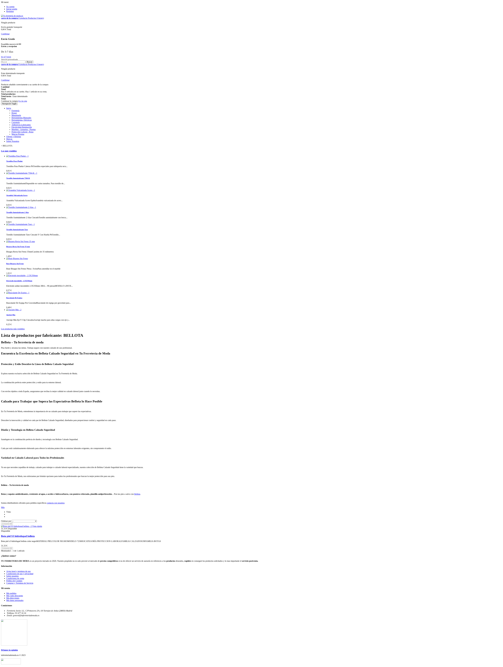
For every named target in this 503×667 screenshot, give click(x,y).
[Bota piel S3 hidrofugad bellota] (16, 526)
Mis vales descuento (14, 596)
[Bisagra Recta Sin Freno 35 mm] (20, 241)
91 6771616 (6, 57)
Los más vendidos (9, 151)
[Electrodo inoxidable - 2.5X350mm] (22, 275)
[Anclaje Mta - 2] (13, 310)
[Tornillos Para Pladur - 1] (17, 156)
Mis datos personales (14, 600)
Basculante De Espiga (14, 298)
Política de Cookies (14, 581)
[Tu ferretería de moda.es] (12, 16)
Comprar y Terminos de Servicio (19, 583)
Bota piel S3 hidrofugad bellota (18, 536)
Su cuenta (10, 7)
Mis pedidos (11, 593)
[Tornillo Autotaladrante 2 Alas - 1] (21, 207)
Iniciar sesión (11, 9)
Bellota (137, 494)
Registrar (10, 11)
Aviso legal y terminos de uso (18, 571)
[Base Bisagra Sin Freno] (17, 258)
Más (3, 507)
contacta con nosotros (56, 503)
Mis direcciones (12, 598)
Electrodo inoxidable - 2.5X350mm (19, 281)
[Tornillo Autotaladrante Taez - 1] (20, 224)
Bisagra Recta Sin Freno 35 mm (18, 247)
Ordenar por (6, 521)
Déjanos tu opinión (9, 650)
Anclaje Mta (10, 315)
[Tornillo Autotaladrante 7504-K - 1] (21, 173)
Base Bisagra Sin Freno (15, 264)
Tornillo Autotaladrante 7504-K (18, 178)
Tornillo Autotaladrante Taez (17, 230)
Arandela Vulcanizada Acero (17, 195)
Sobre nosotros (12, 576)
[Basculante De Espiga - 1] (17, 293)
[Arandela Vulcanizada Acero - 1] (20, 190)
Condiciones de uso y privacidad (19, 574)
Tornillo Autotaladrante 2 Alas (17, 212)
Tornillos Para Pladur (14, 161)
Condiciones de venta (15, 578)
